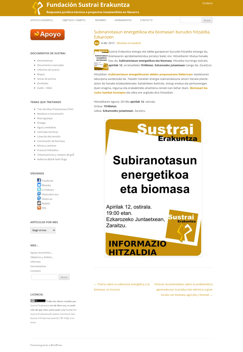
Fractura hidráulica (47, 150)
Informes (100, 20)
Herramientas (123, 20)
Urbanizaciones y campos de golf (55, 154)
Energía (41, 122)
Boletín (46, 203)
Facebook (47, 180)
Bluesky (46, 185)
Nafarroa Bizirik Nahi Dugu (52, 159)
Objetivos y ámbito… (74, 20)
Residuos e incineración (50, 113)
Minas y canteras (46, 145)
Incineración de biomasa (51, 141)
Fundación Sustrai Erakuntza (88, 5)
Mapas (41, 74)
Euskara (208, 3)
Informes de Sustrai (48, 69)
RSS (44, 208)
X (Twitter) (48, 189)
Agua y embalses (46, 127)
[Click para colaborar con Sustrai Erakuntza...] (47, 39)
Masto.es (47, 199)
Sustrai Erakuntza (39, 305)
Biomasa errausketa (129, 43)
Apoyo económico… (42, 20)
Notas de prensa (46, 78)
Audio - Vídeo (44, 88)
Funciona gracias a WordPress (46, 345)
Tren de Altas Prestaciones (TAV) (55, 109)
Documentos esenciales (50, 65)
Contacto (146, 20)
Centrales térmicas (47, 132)
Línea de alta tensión (49, 136)
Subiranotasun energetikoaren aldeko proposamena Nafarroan (150, 74)
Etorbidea (42, 83)
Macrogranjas (45, 118)
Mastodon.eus (50, 194)
